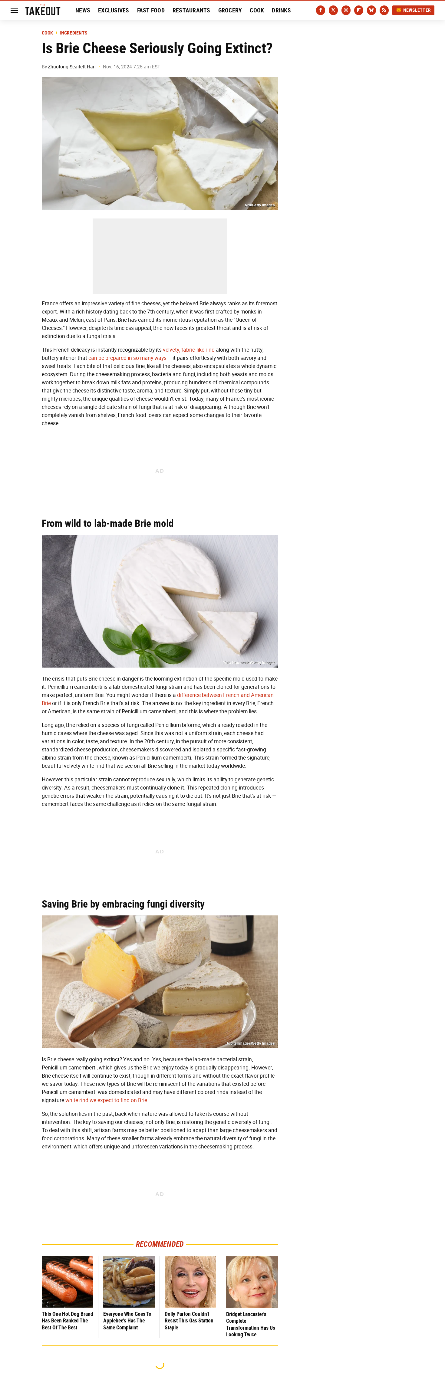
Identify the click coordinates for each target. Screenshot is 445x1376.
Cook (257, 10)
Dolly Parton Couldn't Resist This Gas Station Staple (189, 1321)
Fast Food (151, 10)
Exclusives (113, 10)
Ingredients (73, 33)
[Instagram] (346, 10)
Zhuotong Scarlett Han (72, 67)
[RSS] (384, 10)
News (82, 10)
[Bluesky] (371, 10)
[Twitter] (333, 10)
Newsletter (417, 10)
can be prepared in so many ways (127, 358)
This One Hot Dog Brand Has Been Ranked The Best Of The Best (67, 1321)
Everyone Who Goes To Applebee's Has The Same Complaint (127, 1321)
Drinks (281, 10)
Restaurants (191, 10)
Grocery (230, 10)
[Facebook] (320, 10)
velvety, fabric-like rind (189, 349)
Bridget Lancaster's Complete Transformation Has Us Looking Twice (250, 1324)
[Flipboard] (358, 10)
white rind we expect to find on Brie (106, 1100)
